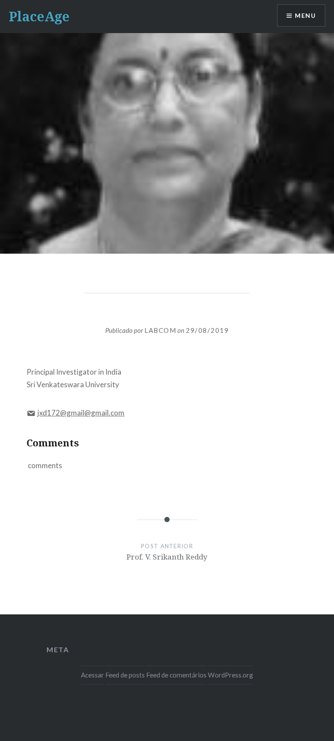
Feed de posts (125, 675)
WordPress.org (230, 675)
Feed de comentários (176, 675)
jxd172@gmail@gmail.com (80, 412)
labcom (160, 330)
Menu (305, 15)
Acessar (92, 675)
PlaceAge (39, 16)
